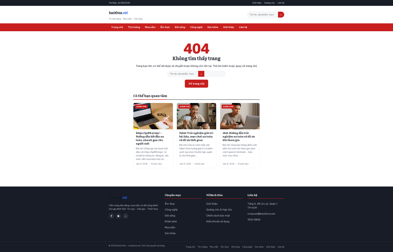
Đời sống (180, 27)
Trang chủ (117, 27)
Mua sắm (150, 27)
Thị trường (134, 27)
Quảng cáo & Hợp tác (219, 209)
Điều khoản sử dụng (217, 221)
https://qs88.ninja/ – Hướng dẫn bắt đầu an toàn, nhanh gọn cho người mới (150, 138)
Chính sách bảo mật (218, 215)
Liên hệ (281, 3)
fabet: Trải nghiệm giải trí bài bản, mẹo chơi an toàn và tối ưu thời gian (196, 136)
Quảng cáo (269, 3)
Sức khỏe (212, 27)
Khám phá (171, 221)
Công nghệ (196, 27)
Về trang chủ (196, 83)
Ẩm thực (165, 27)
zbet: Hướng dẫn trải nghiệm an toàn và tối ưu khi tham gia (239, 136)
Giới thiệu (256, 3)
